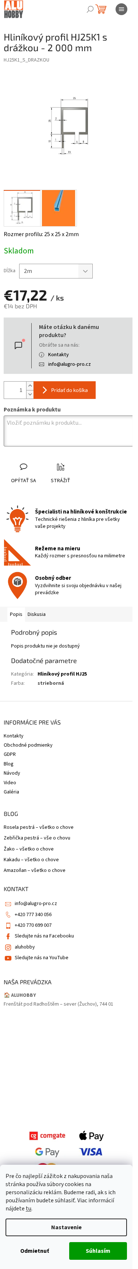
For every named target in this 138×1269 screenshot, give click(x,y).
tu (28, 1209)
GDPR (10, 754)
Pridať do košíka (69, 390)
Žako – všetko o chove (29, 849)
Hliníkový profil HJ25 (62, 674)
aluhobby (25, 947)
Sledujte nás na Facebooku (44, 936)
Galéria (11, 792)
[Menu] (121, 9)
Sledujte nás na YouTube (41, 957)
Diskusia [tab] (37, 614)
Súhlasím (98, 1251)
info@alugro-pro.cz (69, 364)
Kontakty (58, 354)
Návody (12, 773)
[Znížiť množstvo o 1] (29, 394)
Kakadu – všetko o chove (31, 859)
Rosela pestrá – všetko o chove (39, 827)
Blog (9, 764)
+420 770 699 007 (33, 925)
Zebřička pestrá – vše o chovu (37, 838)
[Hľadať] (90, 9)
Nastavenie (66, 1227)
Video (10, 782)
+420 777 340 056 (33, 914)
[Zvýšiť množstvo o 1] (29, 386)
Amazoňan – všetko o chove (35, 870)
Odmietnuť (34, 1251)
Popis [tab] (16, 614)
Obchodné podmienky (28, 745)
